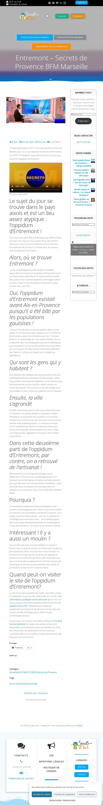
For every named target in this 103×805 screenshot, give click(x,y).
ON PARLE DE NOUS (28, 672)
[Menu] (47, 16)
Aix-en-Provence (17, 683)
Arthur (14, 142)
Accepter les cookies (41, 794)
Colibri (79, 725)
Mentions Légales (55, 800)
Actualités (14, 672)
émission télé (31, 683)
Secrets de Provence (47, 672)
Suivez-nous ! (83, 235)
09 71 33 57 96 (83, 142)
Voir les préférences (87, 794)
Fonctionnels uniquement (64, 794)
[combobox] (83, 275)
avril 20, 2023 (27, 142)
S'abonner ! (83, 121)
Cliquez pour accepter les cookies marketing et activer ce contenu (83, 249)
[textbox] (83, 276)
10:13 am (41, 142)
